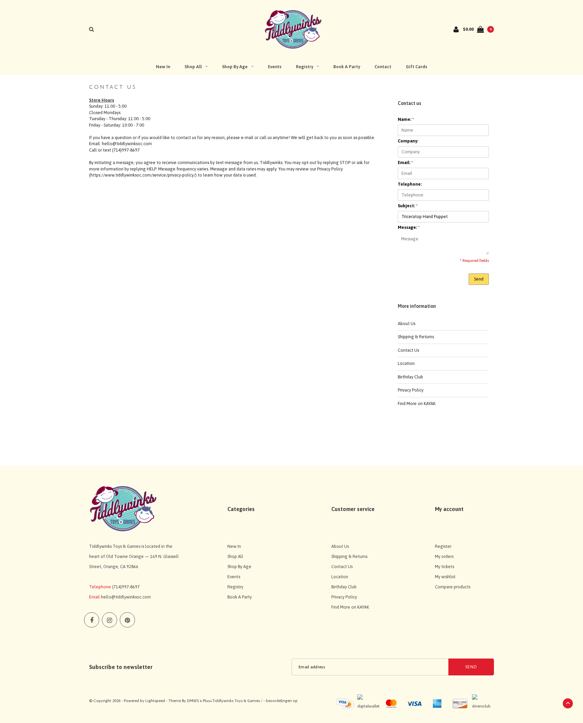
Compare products (452, 586)
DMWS (193, 700)
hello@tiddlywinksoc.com (126, 596)
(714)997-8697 (126, 586)
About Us (406, 323)
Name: (406, 119)
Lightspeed (155, 700)
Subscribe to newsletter (120, 667)
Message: (409, 227)
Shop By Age (235, 66)
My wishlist (445, 576)
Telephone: (410, 184)
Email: (405, 162)
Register (443, 546)
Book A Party (346, 66)
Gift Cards (416, 66)
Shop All (193, 66)
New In (163, 66)
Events (274, 66)
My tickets (444, 566)
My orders (444, 556)
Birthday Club (410, 376)
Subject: (408, 205)
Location (406, 363)
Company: (408, 140)
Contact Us (408, 350)
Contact (382, 66)
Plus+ (207, 700)
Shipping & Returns (416, 336)
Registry (304, 66)
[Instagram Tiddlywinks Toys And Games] (109, 619)
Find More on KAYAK (417, 403)
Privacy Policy (410, 390)
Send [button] (478, 279)
